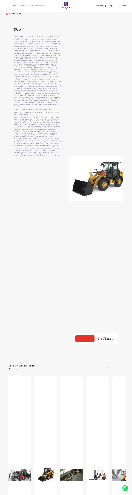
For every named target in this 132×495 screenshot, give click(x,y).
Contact (122, 5)
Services (31, 6)
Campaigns (40, 6)
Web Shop (99, 5)
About (15, 6)
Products (23, 6)
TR (117, 6)
